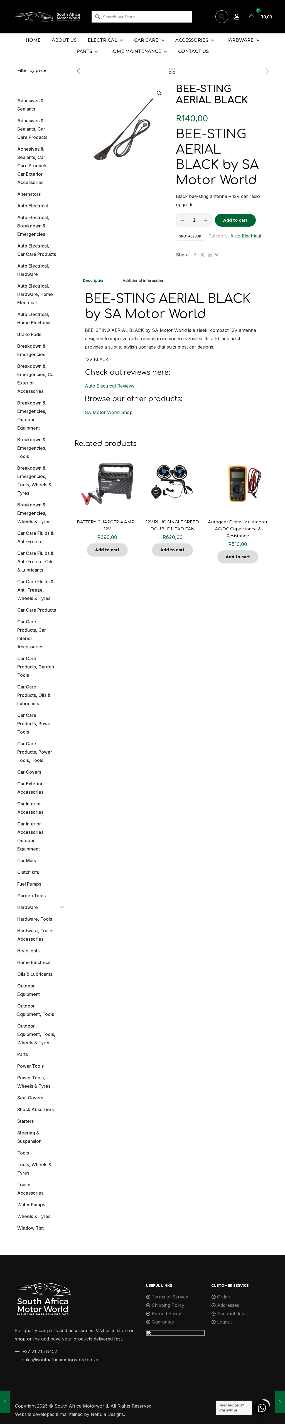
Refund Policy (166, 1313)
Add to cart (235, 220)
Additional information (143, 280)
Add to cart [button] (107, 549)
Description (94, 280)
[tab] (94, 280)
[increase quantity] (206, 220)
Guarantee (163, 1322)
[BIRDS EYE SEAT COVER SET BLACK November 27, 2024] (280, 1402)
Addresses (228, 1305)
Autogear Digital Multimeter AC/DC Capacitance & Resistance (237, 528)
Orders (224, 1297)
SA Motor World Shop (108, 412)
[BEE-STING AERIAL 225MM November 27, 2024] (5, 1402)
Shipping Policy (168, 1305)
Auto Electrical (245, 236)
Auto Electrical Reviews (109, 386)
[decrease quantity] (182, 220)
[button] (159, 93)
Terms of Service (170, 1297)
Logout (224, 1322)
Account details (233, 1313)
